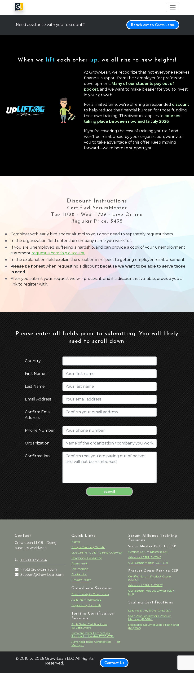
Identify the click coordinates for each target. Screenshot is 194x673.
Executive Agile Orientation (90, 594)
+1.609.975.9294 (33, 560)
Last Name (35, 386)
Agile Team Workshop (86, 599)
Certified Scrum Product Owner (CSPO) (150, 578)
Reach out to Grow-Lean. (153, 25)
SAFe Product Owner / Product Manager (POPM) (149, 617)
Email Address (38, 399)
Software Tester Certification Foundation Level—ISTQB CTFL (92, 634)
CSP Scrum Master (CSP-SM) (148, 562)
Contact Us (79, 574)
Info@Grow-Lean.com (38, 569)
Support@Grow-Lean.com (42, 574)
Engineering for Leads (86, 605)
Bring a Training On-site (88, 547)
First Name (35, 373)
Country (33, 361)
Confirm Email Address (38, 415)
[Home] (19, 7)
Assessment (79, 563)
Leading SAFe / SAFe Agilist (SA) (150, 610)
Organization (37, 443)
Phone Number (40, 430)
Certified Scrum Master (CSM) (148, 552)
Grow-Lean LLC (59, 658)
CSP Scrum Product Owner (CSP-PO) (151, 592)
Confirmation (37, 456)
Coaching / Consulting (86, 558)
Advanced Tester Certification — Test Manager (95, 643)
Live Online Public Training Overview (97, 552)
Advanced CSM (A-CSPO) (145, 585)
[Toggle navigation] (172, 7)
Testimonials (79, 569)
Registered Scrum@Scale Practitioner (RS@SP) (153, 626)
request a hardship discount (58, 253)
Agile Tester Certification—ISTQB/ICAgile (89, 625)
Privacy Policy (81, 579)
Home (75, 541)
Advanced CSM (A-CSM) (144, 557)
